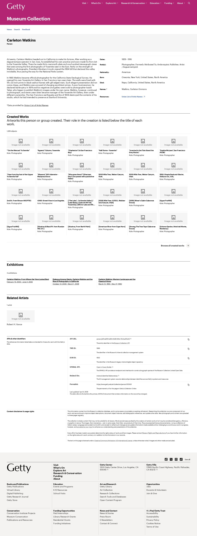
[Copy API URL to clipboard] (188, 339)
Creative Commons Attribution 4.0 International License (113, 441)
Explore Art (111, 3)
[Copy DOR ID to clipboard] (188, 358)
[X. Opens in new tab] (171, 459)
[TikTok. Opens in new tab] (181, 459)
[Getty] (16, 7)
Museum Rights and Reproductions (154, 433)
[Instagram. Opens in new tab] (176, 459)
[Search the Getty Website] (189, 3)
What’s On (96, 3)
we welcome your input (84, 427)
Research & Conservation (133, 3)
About (180, 3)
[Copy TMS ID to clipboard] (188, 348)
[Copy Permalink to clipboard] (188, 384)
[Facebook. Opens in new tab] (166, 459)
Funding (168, 3)
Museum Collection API (122, 343)
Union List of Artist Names (36, 105)
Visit (84, 3)
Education (154, 3)
